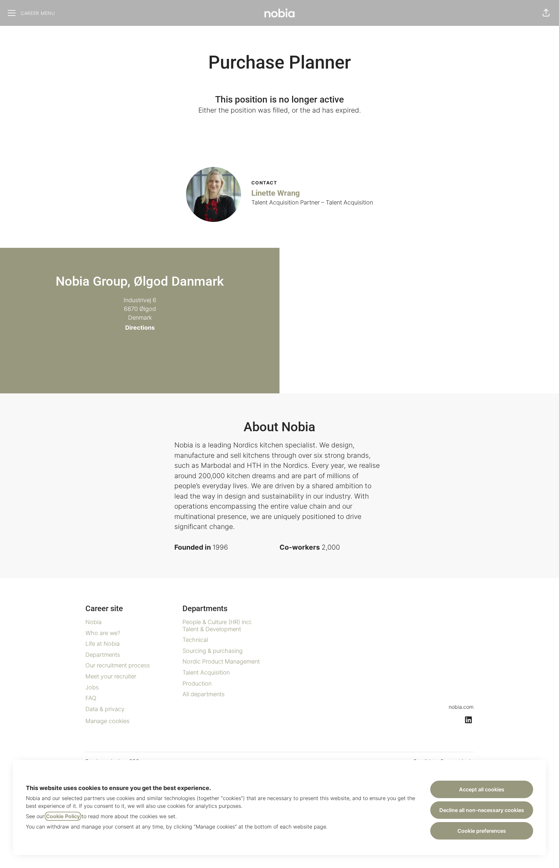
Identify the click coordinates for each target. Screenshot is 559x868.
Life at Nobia (102, 643)
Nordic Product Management (221, 661)
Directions (140, 327)
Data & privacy (105, 709)
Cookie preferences (481, 831)
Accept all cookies (481, 789)
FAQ (90, 698)
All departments (203, 694)
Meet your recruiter (110, 676)
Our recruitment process (117, 665)
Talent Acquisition (206, 672)
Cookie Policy (63, 816)
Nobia (93, 622)
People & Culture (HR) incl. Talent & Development (217, 625)
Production (197, 683)
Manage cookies (107, 721)
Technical (195, 639)
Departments (102, 654)
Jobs (92, 687)
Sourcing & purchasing (212, 650)
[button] (546, 13)
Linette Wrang (275, 193)
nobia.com (461, 707)
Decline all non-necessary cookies (481, 810)
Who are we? (102, 633)
